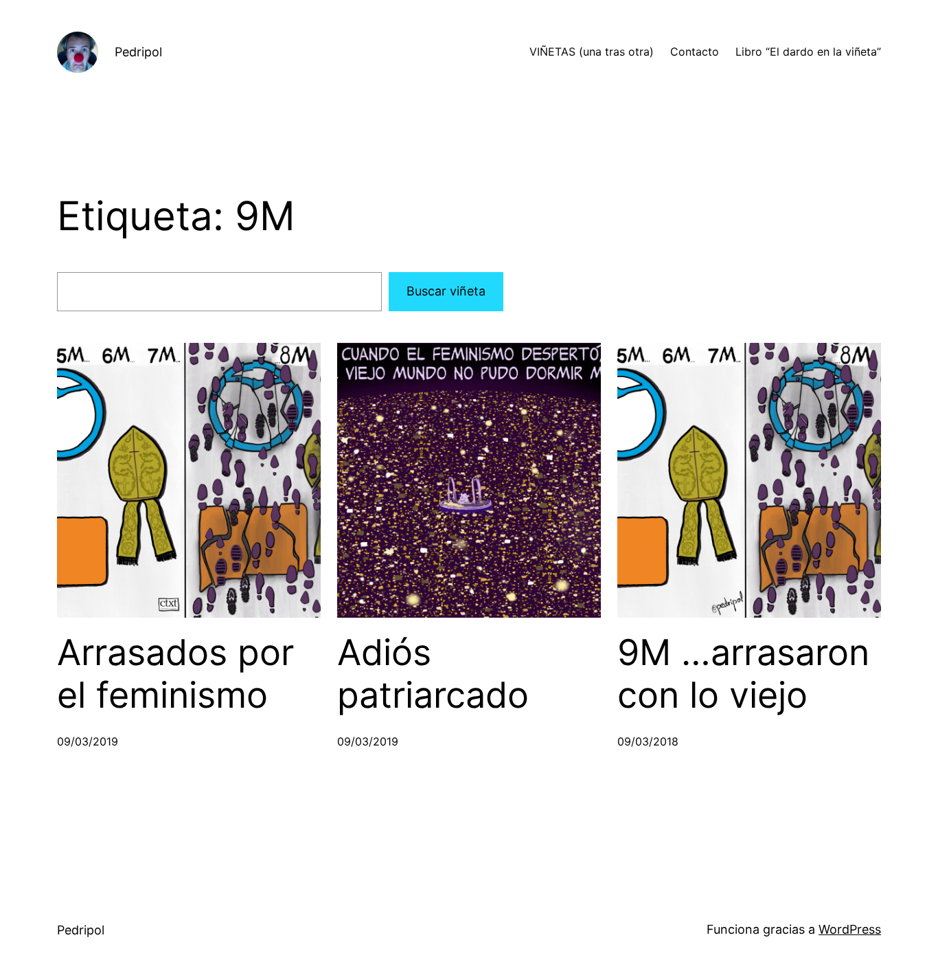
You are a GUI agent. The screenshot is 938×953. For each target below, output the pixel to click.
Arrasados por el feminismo (175, 674)
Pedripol (138, 52)
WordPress (850, 929)
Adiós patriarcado (433, 674)
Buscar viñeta (446, 291)
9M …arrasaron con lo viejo (743, 674)
